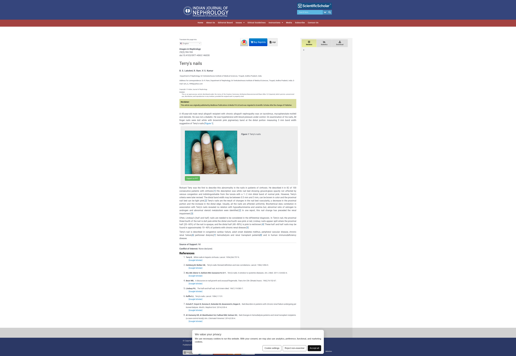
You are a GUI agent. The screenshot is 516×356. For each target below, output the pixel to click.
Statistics (324, 44)
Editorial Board (225, 23)
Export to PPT (192, 178)
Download (339, 44)
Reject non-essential (294, 348)
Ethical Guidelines (257, 23)
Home (200, 23)
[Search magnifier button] (329, 12)
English (185, 43)
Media (289, 23)
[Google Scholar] (195, 260)
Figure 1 (209, 123)
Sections (309, 44)
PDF (274, 42)
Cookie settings (272, 348)
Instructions (274, 23)
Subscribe (300, 23)
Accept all (314, 348)
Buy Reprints (259, 42)
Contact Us (313, 23)
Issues (239, 23)
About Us (210, 23)
